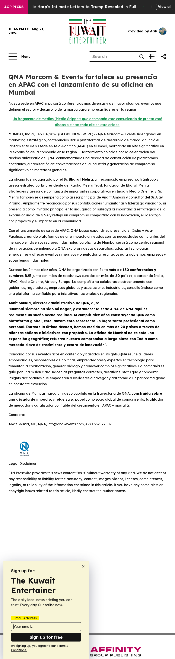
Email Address (25, 618)
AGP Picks (13, 7)
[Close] (83, 566)
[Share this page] (163, 56)
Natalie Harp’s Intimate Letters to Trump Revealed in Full (79, 6)
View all (164, 6)
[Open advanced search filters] (152, 56)
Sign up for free (46, 637)
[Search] (141, 56)
